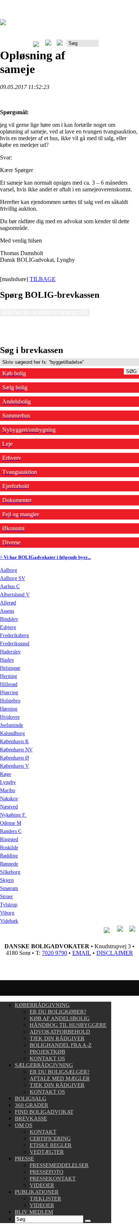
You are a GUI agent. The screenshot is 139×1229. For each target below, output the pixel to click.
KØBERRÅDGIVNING (42, 1005)
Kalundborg (12, 733)
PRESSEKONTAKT (53, 1179)
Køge (5, 774)
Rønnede (9, 864)
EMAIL (81, 953)
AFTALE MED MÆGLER (60, 1078)
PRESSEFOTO (46, 1172)
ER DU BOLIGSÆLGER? (60, 1072)
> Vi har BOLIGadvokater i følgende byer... (45, 557)
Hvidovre (10, 717)
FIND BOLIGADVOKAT (44, 1112)
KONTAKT (43, 1132)
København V (14, 766)
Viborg (7, 913)
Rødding (9, 856)
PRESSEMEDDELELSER (59, 1165)
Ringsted (9, 839)
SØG (131, 371)
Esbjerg (8, 627)
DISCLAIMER (114, 953)
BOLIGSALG (30, 1098)
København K (14, 741)
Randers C (10, 831)
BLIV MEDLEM (34, 1212)
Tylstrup (8, 904)
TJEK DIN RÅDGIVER (57, 1038)
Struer (6, 896)
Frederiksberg (14, 635)
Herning (8, 676)
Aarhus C (10, 586)
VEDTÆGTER (47, 1152)
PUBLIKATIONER (37, 1192)
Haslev (7, 660)
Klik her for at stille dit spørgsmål (44, 312)
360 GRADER (31, 1105)
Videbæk (9, 921)
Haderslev (10, 652)
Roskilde (9, 847)
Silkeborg (10, 872)
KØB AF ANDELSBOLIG (60, 1018)
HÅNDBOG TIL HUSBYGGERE (68, 1025)
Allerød (8, 603)
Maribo (7, 790)
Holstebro (10, 701)
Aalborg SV (12, 578)
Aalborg (8, 570)
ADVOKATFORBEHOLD (60, 1032)
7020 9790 (54, 953)
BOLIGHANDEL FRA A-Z (61, 1045)
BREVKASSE (31, 1118)
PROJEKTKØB (47, 1052)
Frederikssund (14, 643)
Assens (7, 611)
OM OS (23, 1125)
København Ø (14, 758)
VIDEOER (42, 1185)
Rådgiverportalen (119, 46)
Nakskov (9, 798)
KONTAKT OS (47, 1058)
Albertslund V (15, 594)
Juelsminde (11, 725)
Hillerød (8, 684)
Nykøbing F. (13, 815)
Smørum (9, 888)
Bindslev (9, 619)
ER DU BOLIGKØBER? (58, 1012)
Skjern (7, 880)
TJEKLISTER (45, 1199)
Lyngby (8, 782)
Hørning (8, 709)
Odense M (10, 823)
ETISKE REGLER (51, 1145)
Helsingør (10, 668)
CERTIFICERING (50, 1138)
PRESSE (24, 1159)
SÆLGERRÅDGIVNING (44, 1065)
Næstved (9, 807)
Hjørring (9, 692)
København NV (16, 749)
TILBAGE (43, 279)
